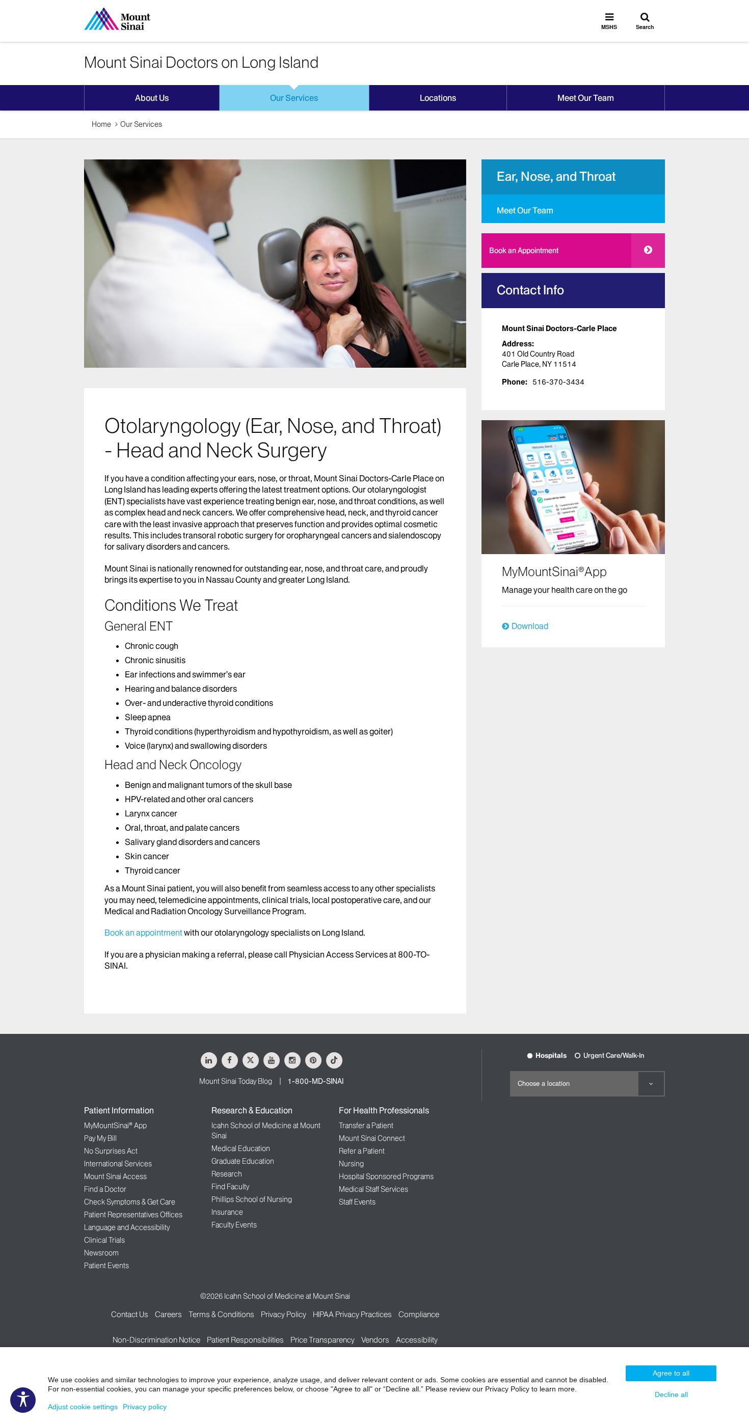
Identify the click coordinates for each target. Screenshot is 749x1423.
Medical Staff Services (373, 1189)
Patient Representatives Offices (133, 1214)
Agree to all (671, 1373)
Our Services (141, 124)
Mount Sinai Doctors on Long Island (201, 62)
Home (101, 124)
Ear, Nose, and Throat (556, 176)
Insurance (227, 1212)
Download (530, 626)
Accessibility (417, 1340)
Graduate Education (242, 1161)
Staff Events (357, 1202)
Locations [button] (438, 98)
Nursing (351, 1163)
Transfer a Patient (366, 1125)
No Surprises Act (111, 1151)
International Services (118, 1163)
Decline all (671, 1394)
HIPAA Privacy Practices (352, 1314)
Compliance (418, 1314)
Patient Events (106, 1265)
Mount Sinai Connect (372, 1138)
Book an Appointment (523, 250)
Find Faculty (230, 1186)
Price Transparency (322, 1340)
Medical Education (240, 1148)
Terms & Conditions (221, 1314)
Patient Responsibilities (245, 1340)
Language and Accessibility (127, 1227)
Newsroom (101, 1252)
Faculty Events (234, 1224)
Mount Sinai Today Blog (235, 1081)
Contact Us (129, 1314)
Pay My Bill (100, 1138)
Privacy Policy (283, 1314)
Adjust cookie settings (83, 1407)
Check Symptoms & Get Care (129, 1202)
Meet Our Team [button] (585, 98)
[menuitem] (573, 209)
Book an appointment (143, 932)
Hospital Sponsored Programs (386, 1176)
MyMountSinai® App (115, 1125)
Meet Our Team (525, 210)
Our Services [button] (294, 98)
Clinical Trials (104, 1240)
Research (226, 1174)
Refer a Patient (362, 1151)
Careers (168, 1314)
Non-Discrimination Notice (156, 1340)
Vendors (375, 1340)
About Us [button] (152, 98)
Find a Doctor (105, 1189)
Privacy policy (145, 1407)
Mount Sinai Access (115, 1176)
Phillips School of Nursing (251, 1199)
